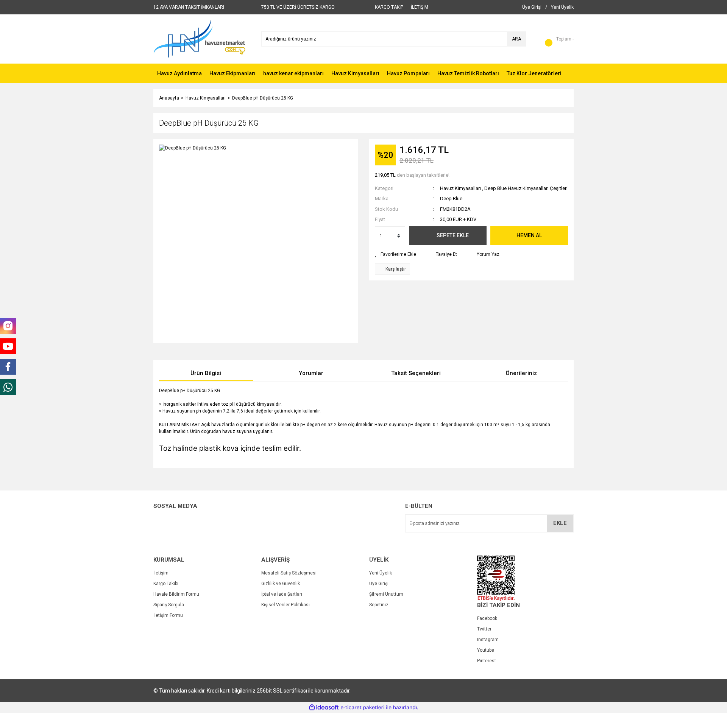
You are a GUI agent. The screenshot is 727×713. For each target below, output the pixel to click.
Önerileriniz (521, 373)
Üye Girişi (378, 583)
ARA (516, 39)
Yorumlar (311, 373)
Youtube (485, 650)
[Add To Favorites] (395, 254)
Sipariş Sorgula (168, 604)
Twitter (484, 629)
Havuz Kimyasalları (460, 188)
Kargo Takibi (165, 583)
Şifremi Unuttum (386, 594)
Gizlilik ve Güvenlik (280, 583)
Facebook (487, 618)
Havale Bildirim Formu (176, 594)
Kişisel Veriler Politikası (285, 604)
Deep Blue (451, 198)
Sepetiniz (378, 604)
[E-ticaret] (362, 707)
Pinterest (486, 660)
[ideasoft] (324, 707)
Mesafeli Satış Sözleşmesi (289, 573)
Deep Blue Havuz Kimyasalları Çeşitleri (526, 188)
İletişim (160, 573)
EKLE (560, 523)
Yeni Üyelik (380, 573)
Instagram (488, 639)
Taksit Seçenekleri (416, 373)
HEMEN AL (529, 235)
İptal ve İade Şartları (281, 594)
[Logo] (199, 38)
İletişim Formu (168, 615)
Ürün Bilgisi (205, 373)
